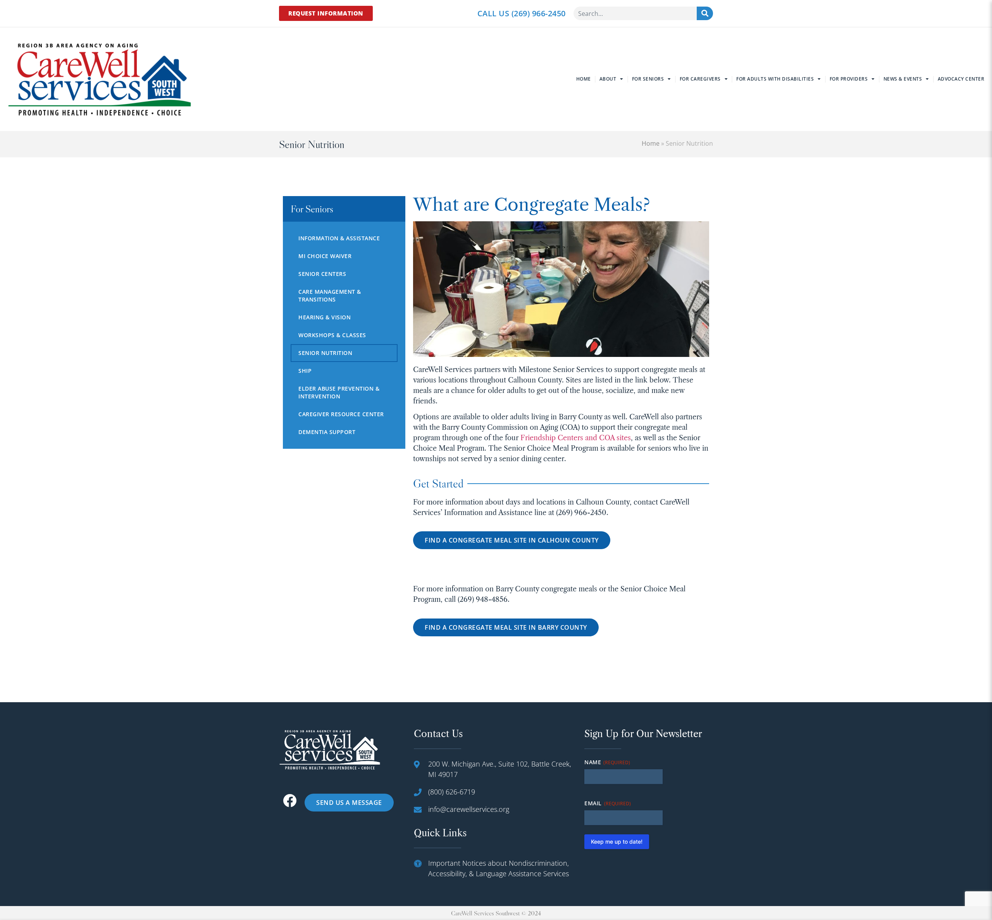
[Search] (705, 13)
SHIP (305, 370)
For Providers (849, 79)
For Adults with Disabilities (775, 79)
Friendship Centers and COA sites (575, 438)
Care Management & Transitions (329, 295)
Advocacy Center (961, 79)
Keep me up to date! (616, 841)
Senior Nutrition (325, 353)
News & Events (903, 79)
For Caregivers (700, 79)
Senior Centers (322, 273)
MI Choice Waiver (324, 256)
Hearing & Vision (324, 317)
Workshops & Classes (332, 335)
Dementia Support (326, 432)
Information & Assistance (339, 238)
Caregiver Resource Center (341, 414)
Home (583, 79)
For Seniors (648, 79)
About (608, 79)
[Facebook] (289, 800)
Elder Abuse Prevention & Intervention (338, 392)
